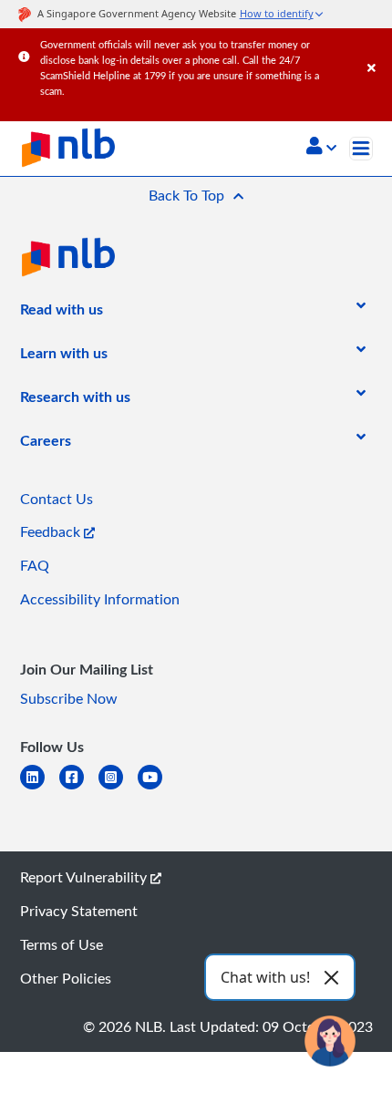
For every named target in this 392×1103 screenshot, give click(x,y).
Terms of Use (61, 944)
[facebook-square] (78, 788)
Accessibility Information (100, 599)
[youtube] (157, 788)
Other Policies (65, 978)
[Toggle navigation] (361, 148)
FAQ (34, 565)
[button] (321, 148)
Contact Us (56, 499)
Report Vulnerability (85, 877)
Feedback (52, 531)
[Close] (376, 50)
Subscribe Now (69, 698)
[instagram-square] (118, 788)
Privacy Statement (79, 911)
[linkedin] (39, 788)
